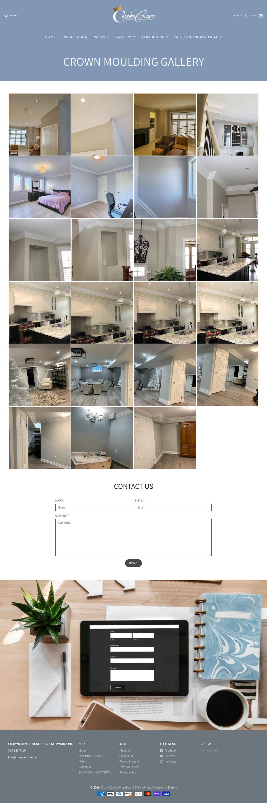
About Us (125, 750)
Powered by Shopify (164, 787)
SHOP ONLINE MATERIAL (196, 37)
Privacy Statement (130, 761)
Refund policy (127, 772)
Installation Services (83, 37)
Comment (62, 515)
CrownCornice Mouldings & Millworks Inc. (126, 787)
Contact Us (153, 37)
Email (139, 500)
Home (50, 37)
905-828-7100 (209, 750)
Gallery (123, 37)
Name (59, 500)
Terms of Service (129, 767)
